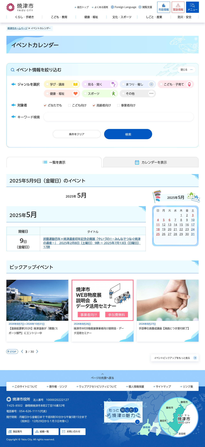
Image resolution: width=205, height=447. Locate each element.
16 (187, 224)
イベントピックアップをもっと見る (172, 358)
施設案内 (17, 431)
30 (187, 234)
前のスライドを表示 (22, 351)
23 (187, 229)
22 (181, 229)
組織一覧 (44, 431)
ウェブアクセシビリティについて (98, 386)
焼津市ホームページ (17, 28)
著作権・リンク (58, 386)
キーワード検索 (28, 117)
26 (163, 234)
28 (175, 234)
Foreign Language (125, 7)
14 (175, 224)
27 (169, 234)
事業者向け (128, 105)
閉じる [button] (184, 70)
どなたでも (55, 105)
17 (193, 224)
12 (163, 224)
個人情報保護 (136, 386)
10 (193, 220)
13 (169, 224)
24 (193, 229)
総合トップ (83, 7)
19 (163, 229)
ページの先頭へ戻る (102, 378)
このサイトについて (26, 386)
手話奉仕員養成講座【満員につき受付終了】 (164, 328)
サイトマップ (163, 386)
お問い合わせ (73, 431)
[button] (178, 7)
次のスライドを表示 (37, 351)
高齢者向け (104, 105)
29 (181, 234)
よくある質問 (101, 7)
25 (158, 234)
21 (175, 229)
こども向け (79, 105)
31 (193, 234)
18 (158, 229)
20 (169, 229)
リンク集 (188, 386)
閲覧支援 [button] (147, 7)
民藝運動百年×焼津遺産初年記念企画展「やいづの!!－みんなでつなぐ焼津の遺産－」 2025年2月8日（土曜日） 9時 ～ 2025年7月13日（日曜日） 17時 (91, 242)
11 (158, 224)
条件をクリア (76, 134)
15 (181, 224)
